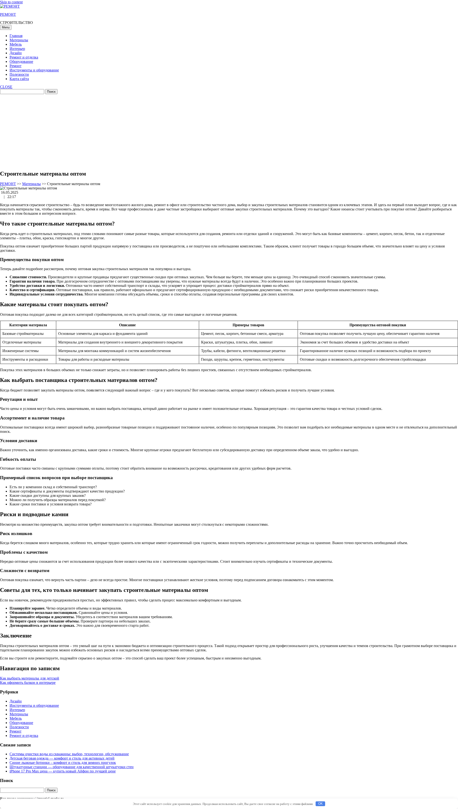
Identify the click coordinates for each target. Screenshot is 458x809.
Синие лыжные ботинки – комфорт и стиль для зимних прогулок (63, 763)
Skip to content (11, 2)
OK (320, 803)
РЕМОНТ (8, 14)
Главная (16, 36)
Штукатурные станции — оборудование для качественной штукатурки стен (72, 767)
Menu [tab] (6, 27)
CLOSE (6, 87)
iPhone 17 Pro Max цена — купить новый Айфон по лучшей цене (63, 771)
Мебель (16, 44)
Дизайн (16, 53)
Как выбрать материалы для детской (29, 678)
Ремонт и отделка (24, 57)
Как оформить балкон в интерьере (28, 682)
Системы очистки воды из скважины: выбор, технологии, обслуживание (69, 754)
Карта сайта (19, 79)
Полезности (19, 74)
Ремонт (15, 66)
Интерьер (17, 49)
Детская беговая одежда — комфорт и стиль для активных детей (62, 758)
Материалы (19, 40)
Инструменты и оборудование (34, 70)
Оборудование (21, 61)
